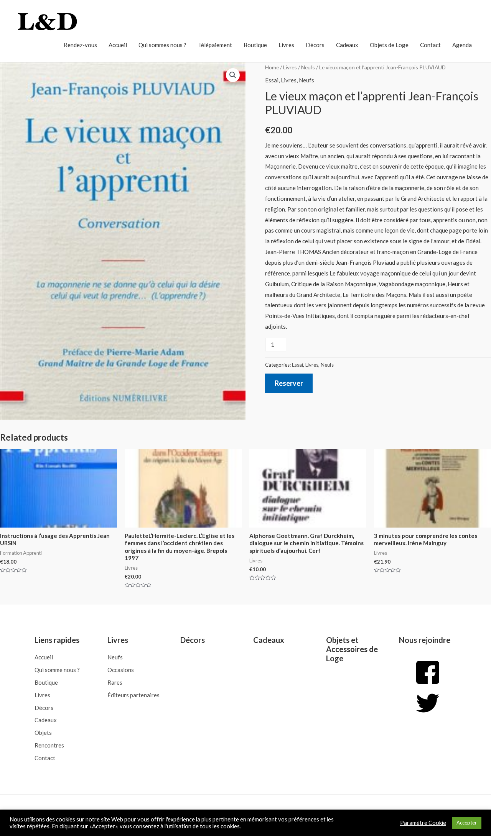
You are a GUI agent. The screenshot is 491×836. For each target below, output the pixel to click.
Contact (430, 44)
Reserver (289, 383)
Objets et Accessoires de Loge (352, 649)
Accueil (118, 44)
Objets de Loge (389, 44)
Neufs (308, 67)
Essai (271, 80)
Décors (315, 44)
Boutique (255, 44)
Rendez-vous (80, 44)
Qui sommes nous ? (162, 44)
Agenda (462, 44)
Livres (286, 44)
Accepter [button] (466, 823)
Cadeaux (347, 44)
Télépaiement (215, 44)
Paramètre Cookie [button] (423, 823)
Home (272, 67)
